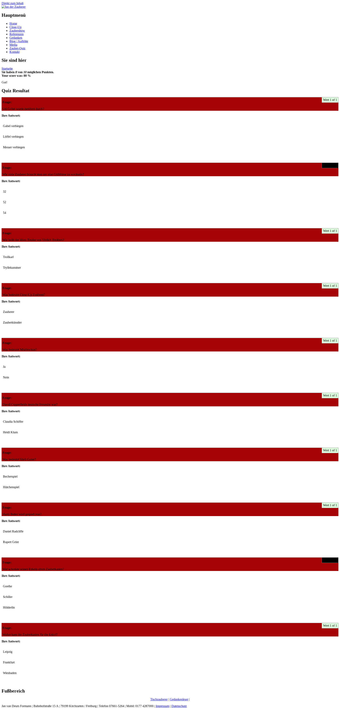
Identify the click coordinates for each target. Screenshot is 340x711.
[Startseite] (14, 6)
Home (13, 23)
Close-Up (15, 27)
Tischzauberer (159, 699)
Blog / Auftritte (18, 41)
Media (13, 44)
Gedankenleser (179, 699)
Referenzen (16, 34)
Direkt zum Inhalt (12, 3)
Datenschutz (179, 706)
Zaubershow (17, 30)
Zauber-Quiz (17, 48)
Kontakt (14, 51)
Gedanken (15, 37)
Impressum (162, 706)
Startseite (7, 68)
